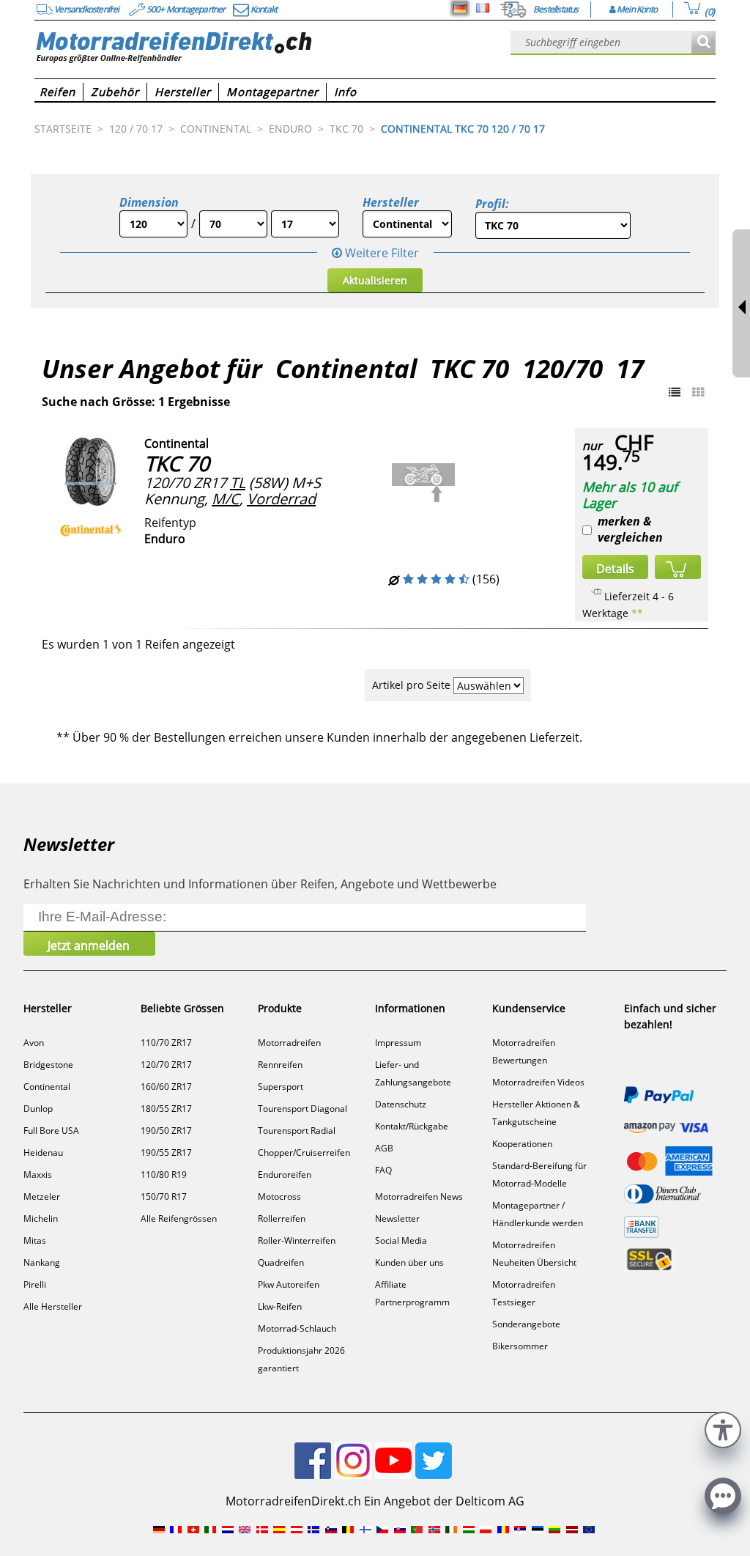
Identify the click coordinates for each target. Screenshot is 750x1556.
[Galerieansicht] (698, 392)
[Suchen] (703, 43)
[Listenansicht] (674, 392)
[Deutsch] (460, 8)
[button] (723, 1428)
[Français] (482, 8)
